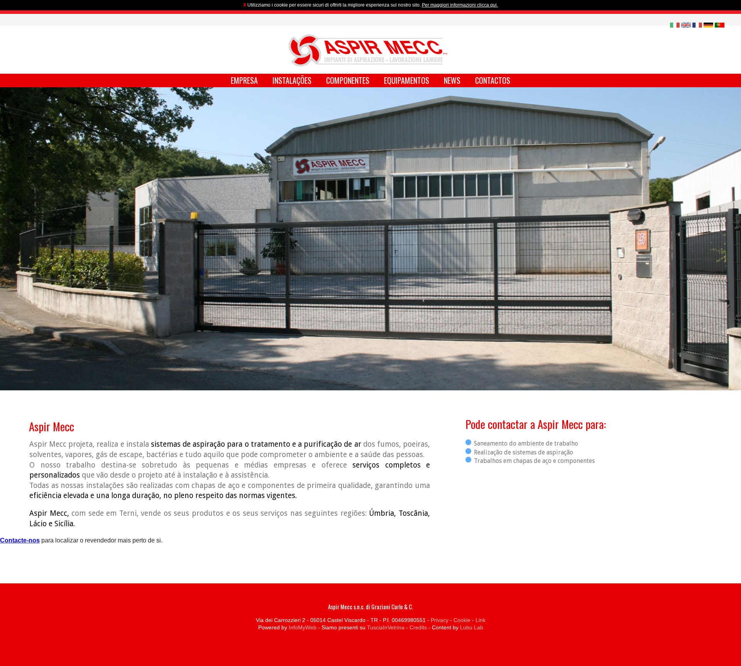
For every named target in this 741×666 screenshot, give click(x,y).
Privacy (439, 620)
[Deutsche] (708, 24)
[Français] (697, 24)
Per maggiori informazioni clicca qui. (460, 5)
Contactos (492, 80)
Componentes (347, 80)
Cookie (461, 620)
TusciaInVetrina (385, 627)
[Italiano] (675, 24)
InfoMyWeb (302, 627)
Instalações (291, 80)
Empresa (244, 80)
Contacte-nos (20, 540)
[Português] (719, 24)
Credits (418, 627)
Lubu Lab (471, 627)
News (452, 80)
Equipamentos (406, 80)
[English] (686, 24)
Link (480, 620)
